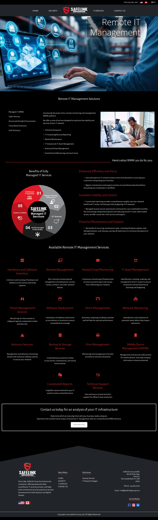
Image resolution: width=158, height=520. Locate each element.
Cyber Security (14, 116)
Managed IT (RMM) (16, 112)
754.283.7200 (135, 486)
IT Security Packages (90, 481)
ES (155, 2)
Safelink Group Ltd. (77, 514)
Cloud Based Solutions (18, 126)
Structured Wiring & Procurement (22, 121)
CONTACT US (119, 11)
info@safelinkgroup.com (130, 490)
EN (152, 2)
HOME (35, 11)
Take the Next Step (79, 425)
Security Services (88, 478)
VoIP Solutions (14, 130)
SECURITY (53, 11)
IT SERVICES (98, 11)
